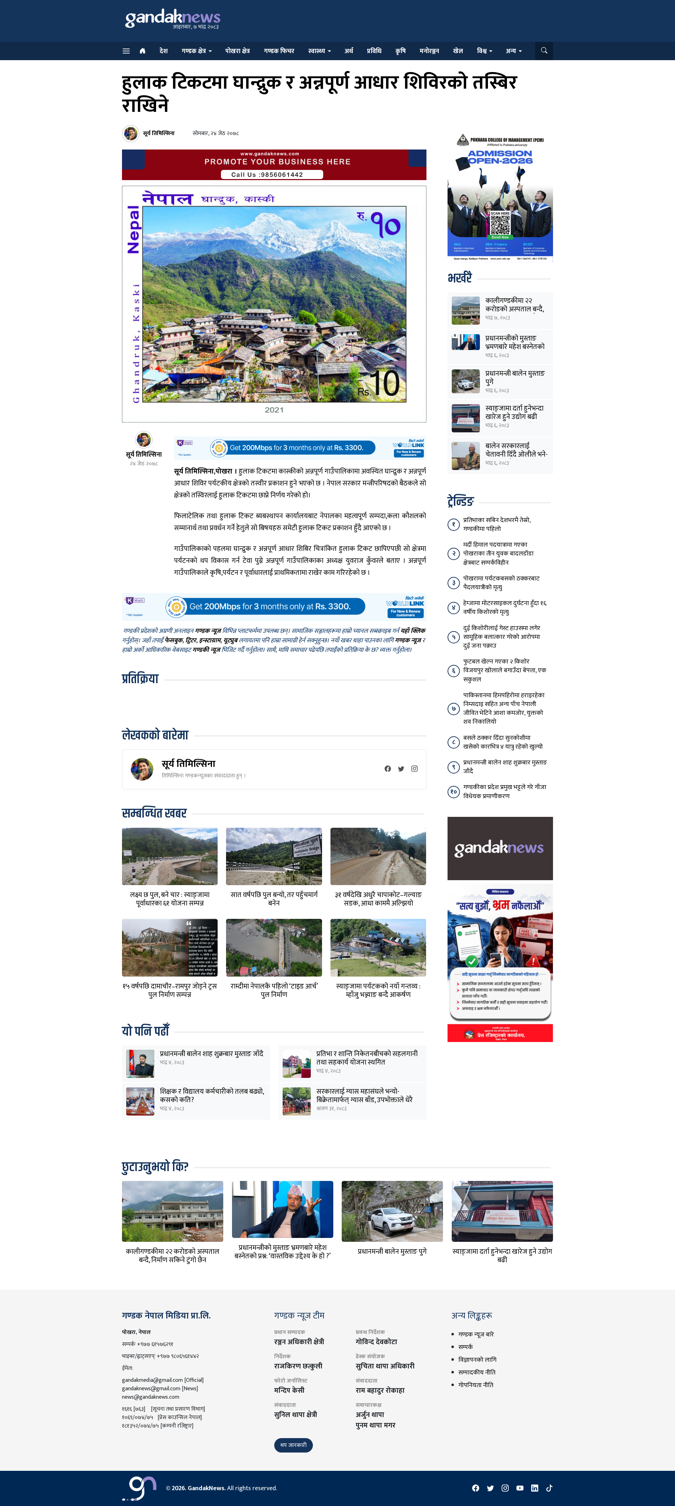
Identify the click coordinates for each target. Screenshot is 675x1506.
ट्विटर (190, 640)
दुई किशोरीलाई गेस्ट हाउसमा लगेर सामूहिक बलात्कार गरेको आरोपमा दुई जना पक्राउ (501, 637)
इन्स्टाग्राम (209, 640)
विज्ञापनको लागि (477, 1360)
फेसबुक (173, 640)
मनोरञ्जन (429, 51)
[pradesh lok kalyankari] (500, 962)
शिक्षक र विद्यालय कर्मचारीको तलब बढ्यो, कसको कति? (212, 1096)
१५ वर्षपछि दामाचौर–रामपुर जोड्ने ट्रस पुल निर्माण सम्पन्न (170, 990)
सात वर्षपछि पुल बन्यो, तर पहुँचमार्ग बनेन (274, 899)
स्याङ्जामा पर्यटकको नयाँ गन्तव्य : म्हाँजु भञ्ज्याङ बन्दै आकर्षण (378, 990)
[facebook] (388, 769)
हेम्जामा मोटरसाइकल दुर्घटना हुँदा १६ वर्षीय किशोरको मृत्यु (504, 607)
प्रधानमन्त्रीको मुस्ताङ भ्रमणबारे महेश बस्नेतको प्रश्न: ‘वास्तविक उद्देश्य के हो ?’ (282, 1252)
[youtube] (519, 1488)
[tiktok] (549, 1488)
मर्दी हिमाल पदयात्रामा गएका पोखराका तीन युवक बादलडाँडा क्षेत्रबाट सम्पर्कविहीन (498, 554)
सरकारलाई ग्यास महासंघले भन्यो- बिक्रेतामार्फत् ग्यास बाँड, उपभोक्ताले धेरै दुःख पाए (364, 1100)
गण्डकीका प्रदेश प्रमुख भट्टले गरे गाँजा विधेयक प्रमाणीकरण (504, 791)
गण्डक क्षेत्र (194, 51)
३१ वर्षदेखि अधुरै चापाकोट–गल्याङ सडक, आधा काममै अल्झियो (378, 899)
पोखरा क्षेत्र (237, 51)
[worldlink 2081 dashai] (300, 448)
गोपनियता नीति (475, 1385)
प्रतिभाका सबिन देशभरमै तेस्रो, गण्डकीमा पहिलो (497, 524)
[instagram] (414, 769)
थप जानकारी (294, 1445)
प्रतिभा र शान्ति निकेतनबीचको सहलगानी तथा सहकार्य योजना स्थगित (367, 1058)
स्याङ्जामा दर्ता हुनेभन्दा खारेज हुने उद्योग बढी (515, 412)
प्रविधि (374, 51)
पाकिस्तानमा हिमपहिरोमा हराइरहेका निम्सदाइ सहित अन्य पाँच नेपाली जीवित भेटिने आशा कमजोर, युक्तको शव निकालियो (504, 708)
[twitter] (401, 769)
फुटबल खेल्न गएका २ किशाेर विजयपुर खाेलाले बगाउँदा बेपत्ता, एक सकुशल (504, 670)
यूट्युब (230, 640)
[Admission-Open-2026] (500, 196)
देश (164, 51)
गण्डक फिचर (279, 51)
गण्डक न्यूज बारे (476, 1334)
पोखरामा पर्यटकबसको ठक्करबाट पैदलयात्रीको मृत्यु (501, 583)
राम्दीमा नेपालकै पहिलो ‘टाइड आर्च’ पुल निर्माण (274, 990)
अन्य (511, 51)
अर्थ (349, 51)
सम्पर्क (465, 1347)
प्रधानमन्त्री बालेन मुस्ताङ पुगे (515, 378)
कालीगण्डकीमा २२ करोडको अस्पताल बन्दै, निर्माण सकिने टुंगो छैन (515, 309)
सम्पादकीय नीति (476, 1372)
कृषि (401, 51)
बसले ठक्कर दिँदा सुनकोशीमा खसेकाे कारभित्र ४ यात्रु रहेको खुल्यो (503, 742)
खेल (458, 51)
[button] (544, 51)
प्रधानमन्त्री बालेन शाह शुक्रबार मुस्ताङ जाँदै (211, 1054)
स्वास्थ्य (316, 51)
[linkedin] (534, 1488)
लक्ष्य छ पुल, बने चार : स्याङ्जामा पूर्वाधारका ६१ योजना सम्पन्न (170, 899)
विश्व (482, 51)
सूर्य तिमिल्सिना (189, 764)
